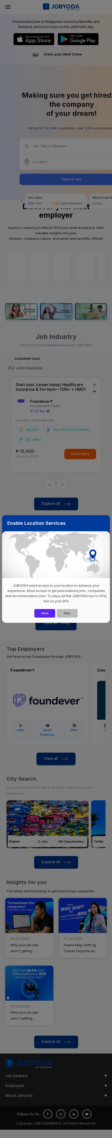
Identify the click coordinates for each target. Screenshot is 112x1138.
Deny (67, 613)
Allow (44, 613)
